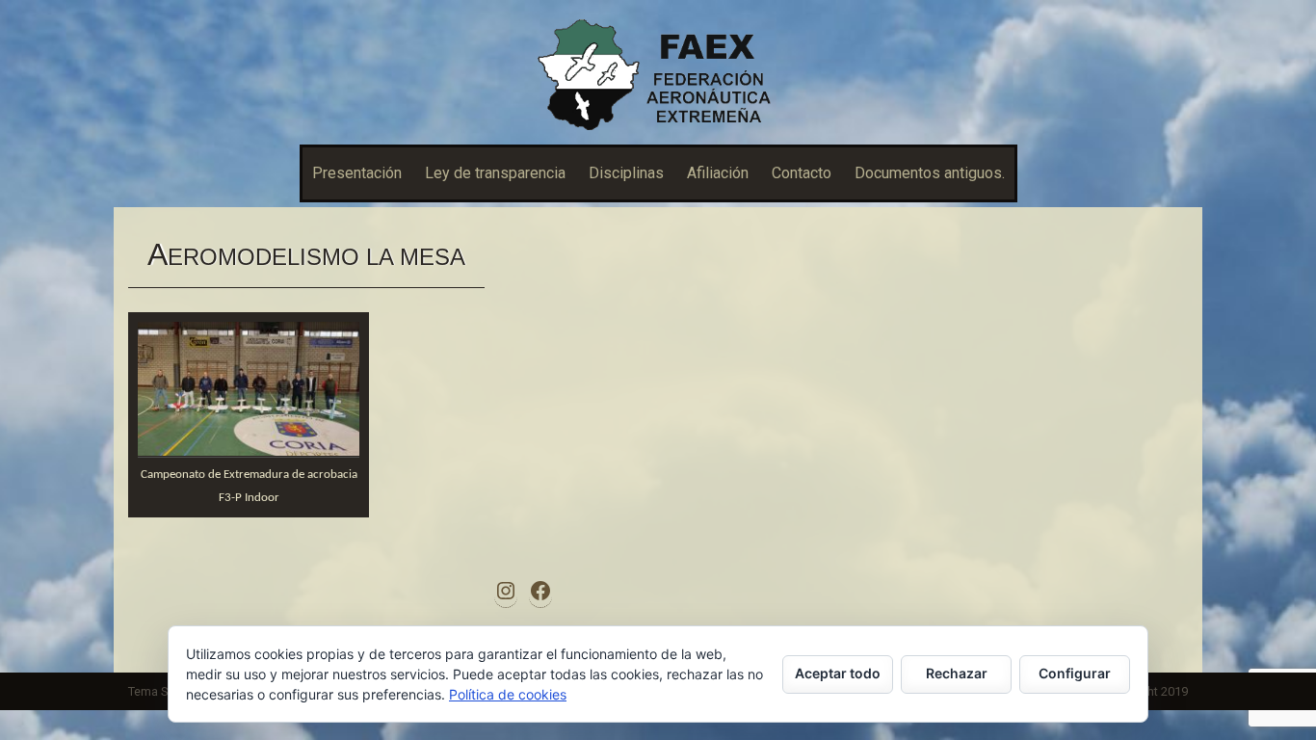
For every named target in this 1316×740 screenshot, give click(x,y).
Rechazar (956, 673)
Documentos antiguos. (930, 173)
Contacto (801, 173)
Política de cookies (507, 694)
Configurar (1075, 673)
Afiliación (718, 173)
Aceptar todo (838, 673)
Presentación (357, 173)
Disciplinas (626, 173)
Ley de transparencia (495, 173)
